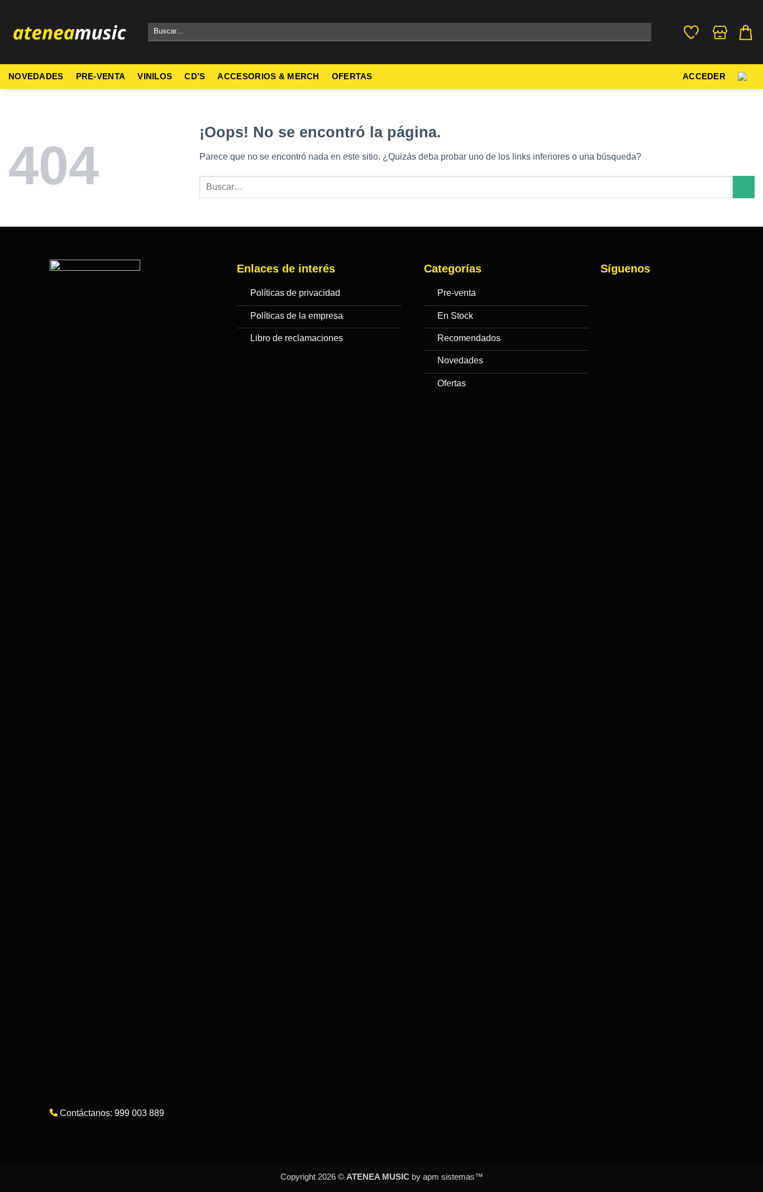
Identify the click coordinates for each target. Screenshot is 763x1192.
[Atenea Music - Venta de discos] (69, 32)
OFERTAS (352, 76)
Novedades (36, 76)
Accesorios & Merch (268, 76)
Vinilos (154, 76)
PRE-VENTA (101, 76)
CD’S (194, 76)
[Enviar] (640, 32)
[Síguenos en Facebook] (611, 295)
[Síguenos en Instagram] (634, 295)
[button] (746, 32)
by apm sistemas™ (446, 1176)
